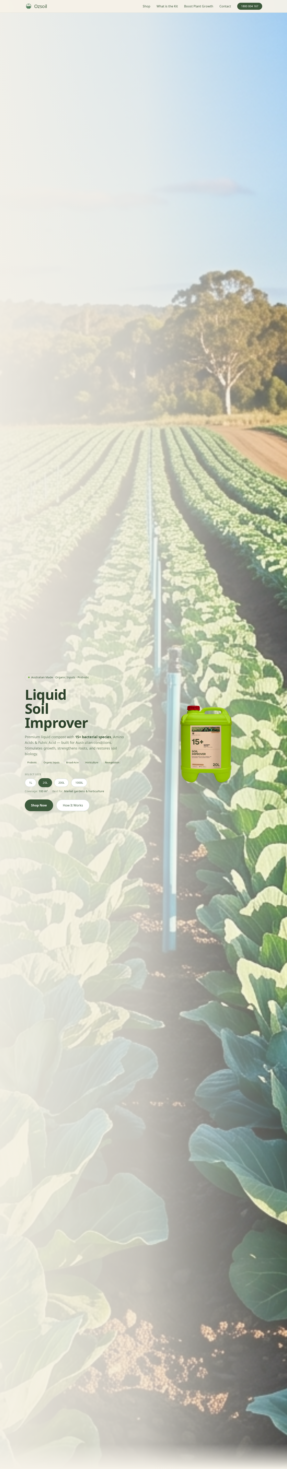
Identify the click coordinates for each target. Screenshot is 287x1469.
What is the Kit (167, 6)
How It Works (73, 805)
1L (30, 782)
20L (45, 782)
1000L (79, 782)
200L (61, 782)
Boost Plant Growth (198, 6)
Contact (225, 6)
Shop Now (39, 805)
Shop (146, 6)
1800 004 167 (249, 6)
